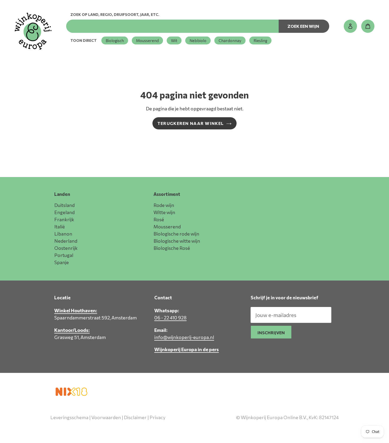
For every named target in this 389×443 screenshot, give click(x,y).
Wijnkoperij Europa (283, 429)
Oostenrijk (66, 248)
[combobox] (172, 26)
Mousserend (147, 40)
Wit (174, 40)
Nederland (65, 241)
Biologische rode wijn (176, 234)
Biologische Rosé (171, 248)
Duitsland (64, 205)
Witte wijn (164, 212)
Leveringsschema (69, 417)
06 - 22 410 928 (170, 317)
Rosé (158, 219)
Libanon (63, 234)
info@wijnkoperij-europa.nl (184, 337)
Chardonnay (230, 40)
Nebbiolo (197, 40)
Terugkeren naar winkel (190, 123)
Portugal (63, 255)
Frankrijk (64, 219)
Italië (59, 226)
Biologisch (115, 40)
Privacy (157, 417)
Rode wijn (163, 205)
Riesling (260, 40)
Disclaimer (135, 417)
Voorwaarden (106, 417)
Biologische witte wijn (176, 241)
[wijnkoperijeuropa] (33, 31)
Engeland (64, 212)
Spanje (61, 262)
